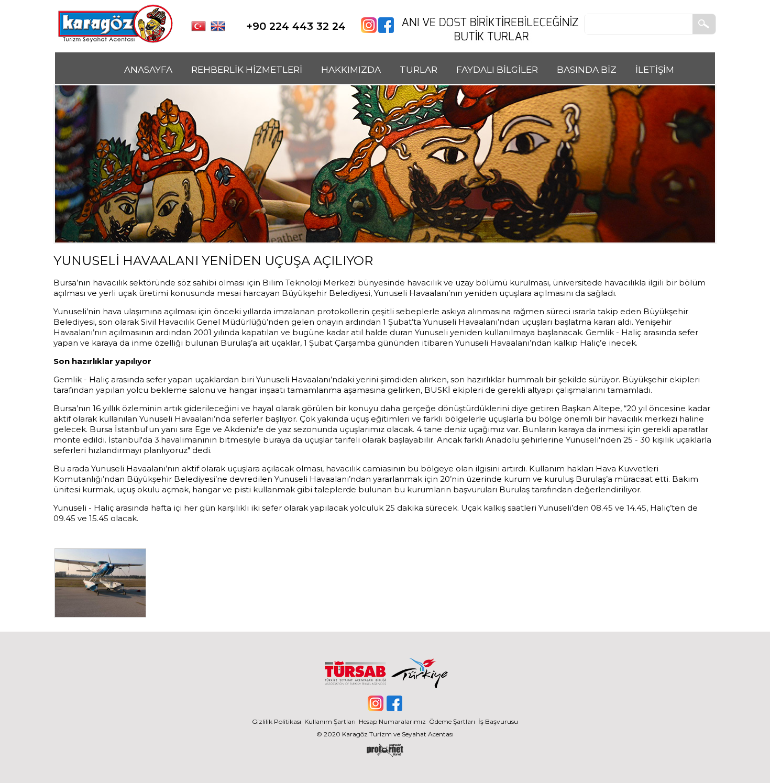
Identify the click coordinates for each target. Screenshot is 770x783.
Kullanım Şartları (331, 721)
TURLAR (418, 69)
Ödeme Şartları (452, 721)
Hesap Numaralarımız (392, 721)
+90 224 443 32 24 (296, 26)
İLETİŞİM (654, 69)
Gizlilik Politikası (276, 721)
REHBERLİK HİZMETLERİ (246, 69)
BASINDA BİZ (587, 69)
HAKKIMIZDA (351, 69)
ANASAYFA (148, 69)
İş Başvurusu (498, 721)
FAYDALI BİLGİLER (497, 69)
